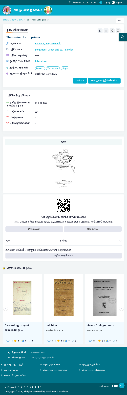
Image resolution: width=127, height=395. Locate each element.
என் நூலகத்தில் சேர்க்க (104, 81)
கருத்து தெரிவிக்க (91, 364)
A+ (95, 2)
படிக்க (79, 81)
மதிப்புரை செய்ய (63, 256)
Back (120, 20)
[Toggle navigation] (123, 10)
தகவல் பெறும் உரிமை (15, 375)
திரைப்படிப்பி (78, 2)
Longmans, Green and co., (49, 50)
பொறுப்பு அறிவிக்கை (93, 370)
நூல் (14, 20)
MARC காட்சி (34, 229)
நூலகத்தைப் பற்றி (13, 364)
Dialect (40, 68)
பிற (21, 20)
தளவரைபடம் (11, 370)
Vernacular (53, 68)
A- (87, 2)
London (69, 50)
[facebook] (113, 386)
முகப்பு (6, 20)
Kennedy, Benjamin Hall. (48, 43)
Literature (41, 61)
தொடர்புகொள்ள (52, 364)
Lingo (65, 68)
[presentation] (5, 309)
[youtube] (116, 386)
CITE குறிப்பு (93, 229)
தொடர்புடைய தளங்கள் (55, 370)
